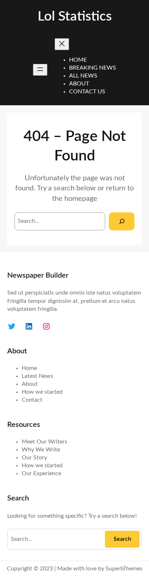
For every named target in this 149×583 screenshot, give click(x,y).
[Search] (122, 221)
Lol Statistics (75, 16)
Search (122, 539)
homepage (80, 198)
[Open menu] (40, 70)
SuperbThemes (124, 568)
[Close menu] (62, 44)
